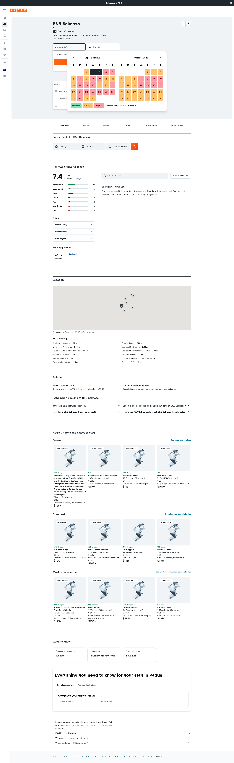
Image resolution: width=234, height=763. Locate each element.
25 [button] (106, 91)
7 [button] (80, 78)
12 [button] (113, 78)
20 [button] (73, 91)
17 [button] (99, 85)
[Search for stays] (4, 24)
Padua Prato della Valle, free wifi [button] (102, 475)
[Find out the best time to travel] (4, 54)
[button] (231, 3)
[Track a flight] (4, 49)
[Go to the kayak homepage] (18, 10)
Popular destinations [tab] (87, 685)
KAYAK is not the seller (65, 733)
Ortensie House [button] (129, 607)
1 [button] (86, 72)
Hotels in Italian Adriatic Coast (128, 757)
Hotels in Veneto (108, 757)
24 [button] (99, 91)
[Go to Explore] (4, 43)
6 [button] (73, 78)
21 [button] (80, 91)
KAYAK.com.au (58, 757)
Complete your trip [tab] (65, 685)
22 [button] (86, 91)
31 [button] (161, 98)
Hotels (68, 757)
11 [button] (106, 78)
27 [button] (73, 98)
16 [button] (93, 85)
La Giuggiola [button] (128, 549)
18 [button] (106, 85)
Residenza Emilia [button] (130, 475)
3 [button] (99, 72)
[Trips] (4, 62)
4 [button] (106, 72)
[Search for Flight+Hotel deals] (4, 35)
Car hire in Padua (66, 701)
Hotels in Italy (93, 757)
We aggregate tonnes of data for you (72, 738)
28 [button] (80, 98)
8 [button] (86, 78)
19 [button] (113, 85)
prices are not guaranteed (106, 725)
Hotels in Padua (107, 701)
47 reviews (69, 31)
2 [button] (93, 72)
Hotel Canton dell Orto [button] (98, 549)
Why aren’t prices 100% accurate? (71, 743)
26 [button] (112, 91)
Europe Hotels (79, 757)
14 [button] (80, 85)
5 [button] (112, 72)
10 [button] (99, 78)
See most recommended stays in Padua (173, 572)
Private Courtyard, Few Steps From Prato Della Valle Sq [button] (69, 608)
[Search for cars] (4, 30)
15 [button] (87, 85)
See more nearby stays (181, 440)
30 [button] (93, 98)
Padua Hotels (147, 757)
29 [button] (86, 98)
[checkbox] (66, 256)
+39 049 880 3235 (61, 38)
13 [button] (74, 85)
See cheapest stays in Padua (178, 514)
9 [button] (93, 78)
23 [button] (93, 91)
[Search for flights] (4, 18)
